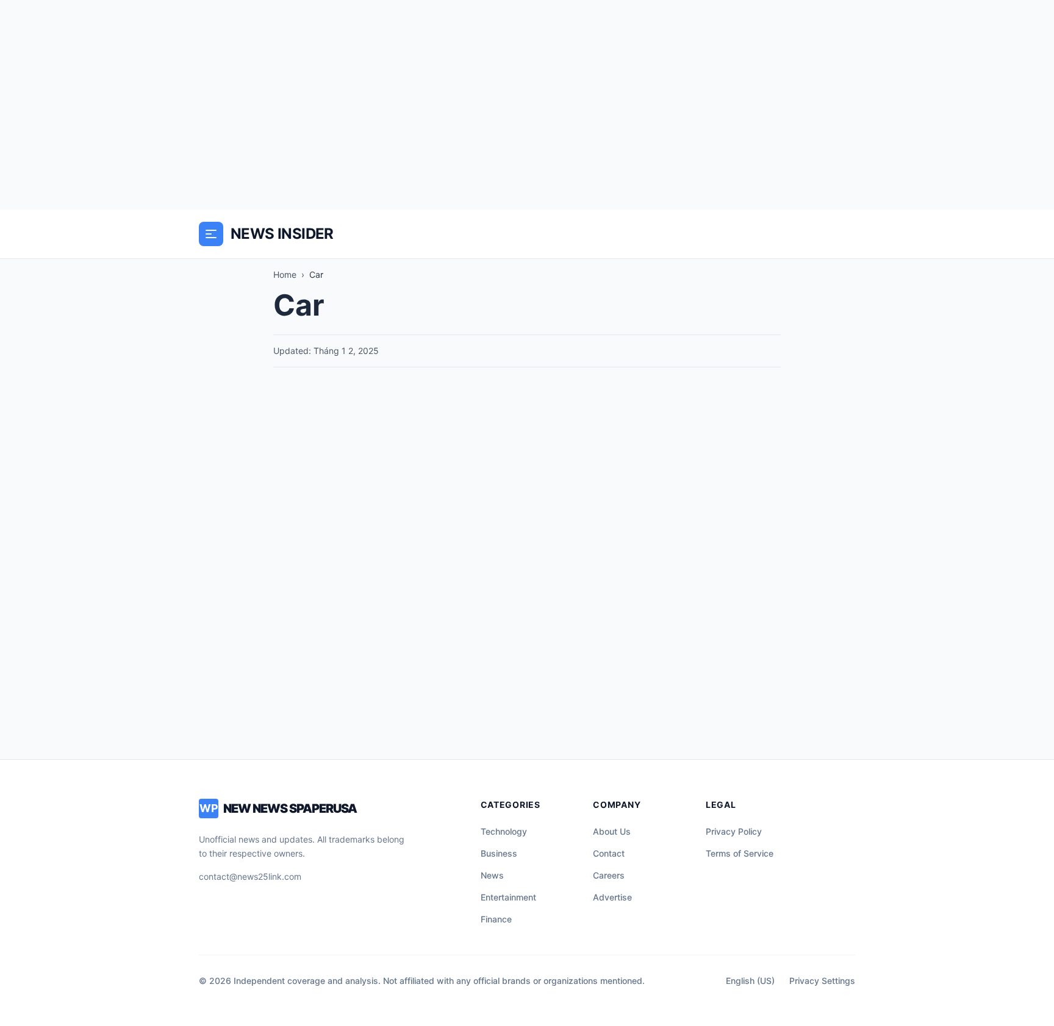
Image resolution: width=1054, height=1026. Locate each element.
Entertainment (508, 897)
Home (284, 274)
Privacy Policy (734, 831)
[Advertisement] (527, 104)
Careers (609, 875)
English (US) (750, 980)
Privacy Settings (822, 980)
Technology (504, 831)
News (492, 875)
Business (499, 853)
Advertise (612, 897)
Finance (496, 919)
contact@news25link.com (250, 876)
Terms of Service (739, 853)
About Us (612, 831)
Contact (609, 853)
